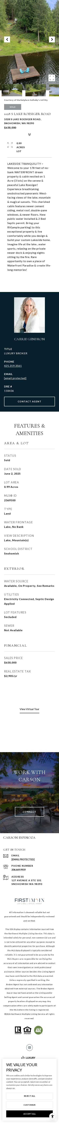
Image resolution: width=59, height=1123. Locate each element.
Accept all (29, 1114)
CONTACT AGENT (29, 401)
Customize (29, 1105)
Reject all (29, 1096)
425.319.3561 (13, 365)
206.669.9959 (18, 869)
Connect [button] (29, 811)
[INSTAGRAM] (29, 1047)
